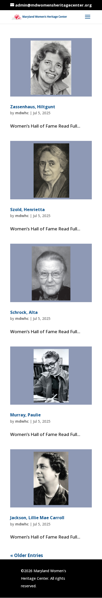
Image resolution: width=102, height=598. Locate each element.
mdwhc (22, 112)
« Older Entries (26, 555)
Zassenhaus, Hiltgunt (32, 107)
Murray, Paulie (25, 415)
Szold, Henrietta (27, 209)
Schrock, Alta (24, 312)
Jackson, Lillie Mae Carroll (37, 518)
